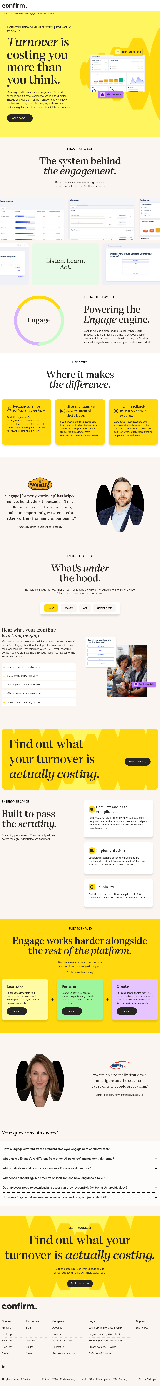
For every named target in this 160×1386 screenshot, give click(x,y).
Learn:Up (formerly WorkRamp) (106, 1327)
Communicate (104, 608)
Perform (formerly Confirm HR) (105, 1340)
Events (29, 1334)
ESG (114, 1379)
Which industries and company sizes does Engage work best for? (47, 1168)
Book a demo (18, 118)
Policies (46, 1379)
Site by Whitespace (148, 1379)
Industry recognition (63, 1340)
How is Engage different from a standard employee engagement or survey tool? (56, 1149)
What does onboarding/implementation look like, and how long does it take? (54, 1178)
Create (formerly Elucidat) (103, 1347)
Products (23, 13)
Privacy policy (103, 1379)
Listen (51, 608)
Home (4, 13)
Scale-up (7, 1334)
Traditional (7, 1340)
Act (85, 608)
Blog (28, 1327)
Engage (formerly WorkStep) (104, 1334)
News (29, 1353)
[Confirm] (14, 5)
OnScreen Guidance (100, 1353)
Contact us (58, 1347)
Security (123, 1379)
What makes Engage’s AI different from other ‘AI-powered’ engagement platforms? (58, 1159)
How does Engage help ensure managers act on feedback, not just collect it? (55, 1197)
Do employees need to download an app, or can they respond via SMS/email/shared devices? (65, 1188)
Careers (56, 1334)
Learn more (17, 1011)
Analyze (69, 608)
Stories (6, 1353)
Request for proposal (63, 1353)
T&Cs (55, 1379)
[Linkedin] (3, 1366)
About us (57, 1327)
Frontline (13, 13)
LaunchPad (142, 1327)
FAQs (91, 1379)
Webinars (31, 1340)
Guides (29, 1347)
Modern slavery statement (73, 1379)
